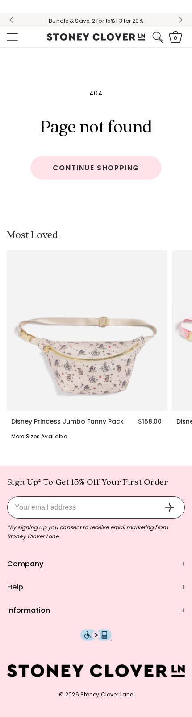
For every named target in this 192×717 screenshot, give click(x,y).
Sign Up (169, 507)
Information (28, 610)
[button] (12, 37)
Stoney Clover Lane (106, 694)
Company (25, 564)
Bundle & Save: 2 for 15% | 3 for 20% (96, 21)
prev (11, 20)
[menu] (12, 37)
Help (15, 587)
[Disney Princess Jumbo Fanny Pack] (87, 330)
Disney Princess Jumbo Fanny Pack (67, 421)
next (181, 20)
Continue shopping (96, 168)
